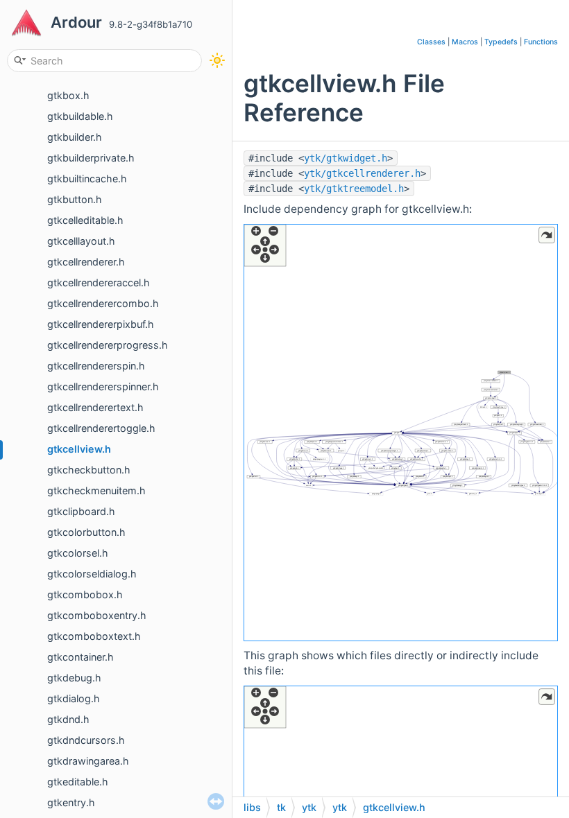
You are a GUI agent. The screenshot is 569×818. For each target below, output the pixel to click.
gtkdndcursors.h (86, 740)
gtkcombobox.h (85, 594)
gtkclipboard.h (81, 511)
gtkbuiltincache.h (87, 178)
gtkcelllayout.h (81, 241)
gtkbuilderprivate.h (91, 158)
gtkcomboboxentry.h (96, 615)
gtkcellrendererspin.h (96, 366)
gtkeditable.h (77, 781)
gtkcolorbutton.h (86, 532)
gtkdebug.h (74, 678)
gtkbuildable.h (80, 116)
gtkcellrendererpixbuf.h (100, 324)
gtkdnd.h (68, 719)
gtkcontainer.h (80, 657)
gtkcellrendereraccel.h (98, 282)
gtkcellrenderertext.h (95, 407)
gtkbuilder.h (74, 137)
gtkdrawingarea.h (88, 761)
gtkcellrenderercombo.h (103, 303)
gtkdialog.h (73, 698)
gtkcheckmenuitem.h (96, 490)
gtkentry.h (71, 802)
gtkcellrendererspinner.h (103, 386)
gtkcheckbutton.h (88, 470)
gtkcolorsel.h (77, 553)
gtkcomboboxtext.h (94, 636)
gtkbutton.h (74, 199)
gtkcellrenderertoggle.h (101, 428)
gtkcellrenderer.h (86, 262)
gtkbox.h (68, 95)
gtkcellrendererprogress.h (107, 345)
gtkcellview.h (79, 449)
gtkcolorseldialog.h (92, 574)
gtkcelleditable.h (85, 220)
